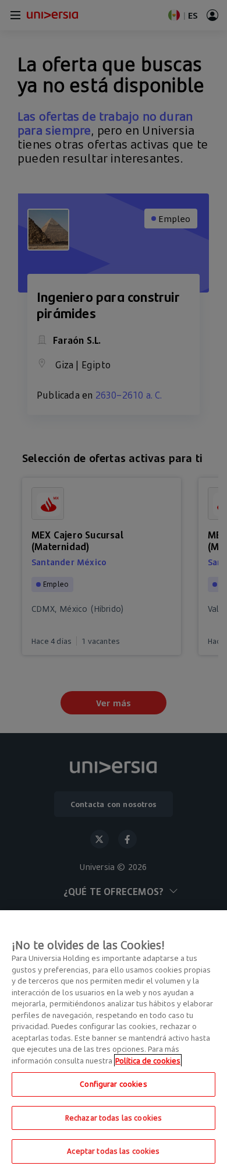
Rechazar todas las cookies (113, 1117)
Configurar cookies (113, 1084)
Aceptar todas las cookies (113, 1151)
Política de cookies (147, 1060)
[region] (113, 1041)
